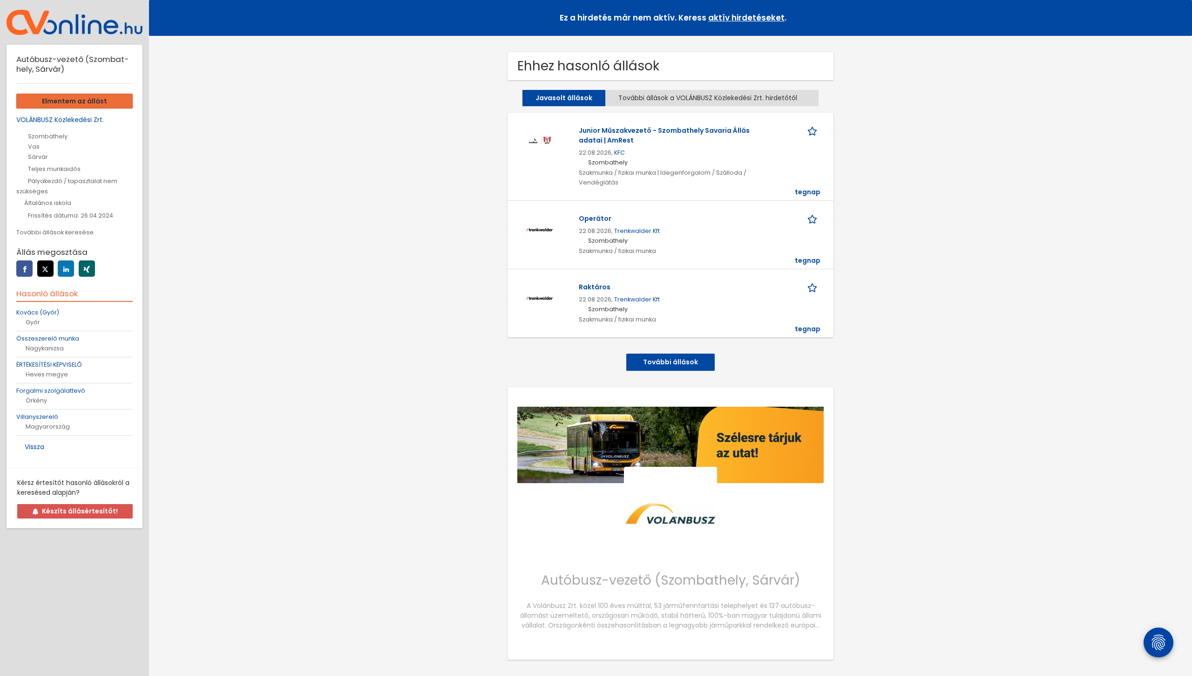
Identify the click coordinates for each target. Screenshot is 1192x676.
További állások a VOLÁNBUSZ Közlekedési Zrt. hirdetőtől (707, 97)
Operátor (595, 218)
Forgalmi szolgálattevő (50, 391)
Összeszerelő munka (47, 338)
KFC (619, 153)
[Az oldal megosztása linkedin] (66, 268)
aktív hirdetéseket (746, 17)
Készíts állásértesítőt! (80, 511)
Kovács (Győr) (37, 312)
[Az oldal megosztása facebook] (24, 268)
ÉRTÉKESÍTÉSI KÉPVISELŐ (49, 365)
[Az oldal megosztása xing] (87, 268)
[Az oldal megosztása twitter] (45, 268)
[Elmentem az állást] (813, 130)
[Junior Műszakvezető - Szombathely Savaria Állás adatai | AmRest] (539, 141)
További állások (670, 362)
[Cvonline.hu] (74, 22)
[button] (1177, 17)
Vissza (34, 446)
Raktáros (594, 287)
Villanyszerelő (37, 417)
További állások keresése (55, 232)
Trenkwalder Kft (637, 231)
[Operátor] (539, 229)
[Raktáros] (539, 297)
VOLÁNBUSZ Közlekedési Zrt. (60, 119)
